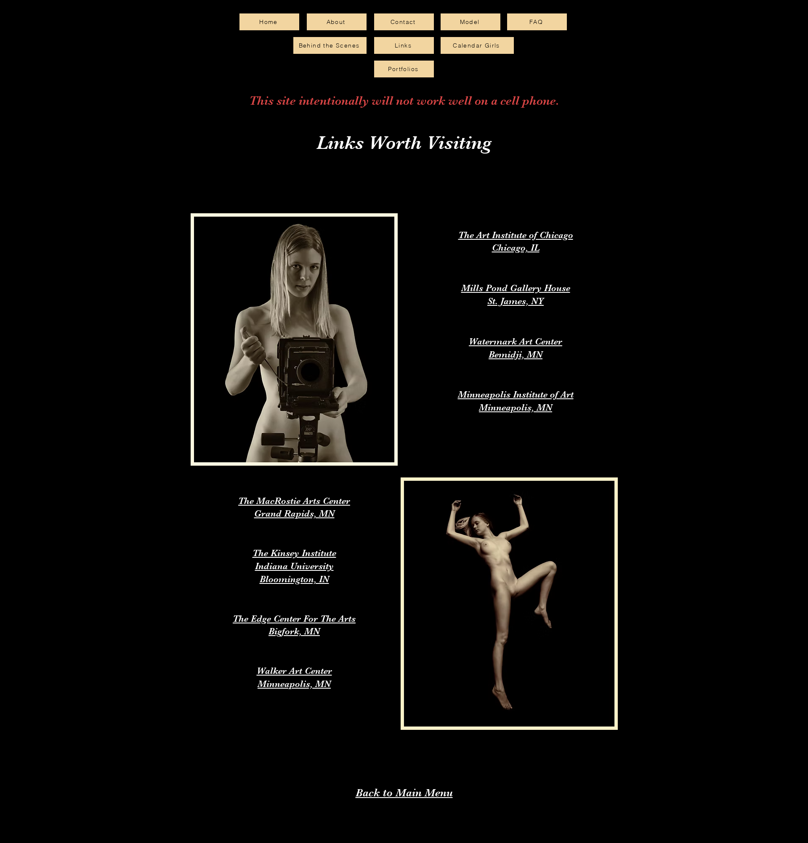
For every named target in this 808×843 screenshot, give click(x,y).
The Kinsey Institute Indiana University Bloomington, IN (294, 566)
